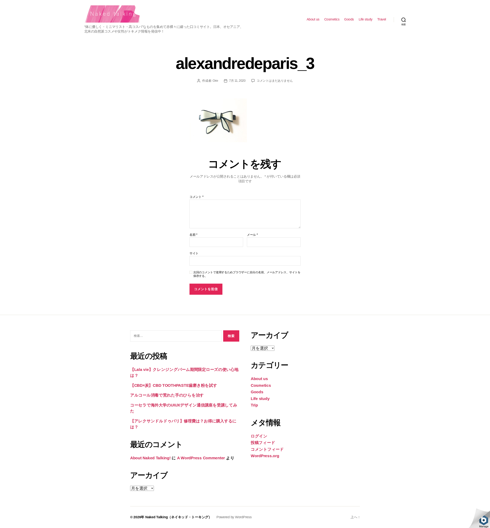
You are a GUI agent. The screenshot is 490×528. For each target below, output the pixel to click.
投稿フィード (263, 442)
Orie (215, 80)
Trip (254, 405)
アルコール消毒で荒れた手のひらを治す (167, 395)
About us (313, 19)
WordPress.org (265, 456)
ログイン (259, 436)
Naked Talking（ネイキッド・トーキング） (178, 517)
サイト (193, 253)
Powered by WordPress (234, 517)
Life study (365, 19)
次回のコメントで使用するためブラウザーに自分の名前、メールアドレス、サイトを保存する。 (247, 274)
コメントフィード (267, 449)
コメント (196, 196)
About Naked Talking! (150, 458)
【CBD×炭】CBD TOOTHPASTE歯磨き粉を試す (173, 385)
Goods (349, 19)
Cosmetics (332, 19)
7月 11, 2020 (237, 80)
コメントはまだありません (275, 80)
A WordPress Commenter (201, 458)
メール (252, 234)
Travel (381, 19)
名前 (193, 234)
